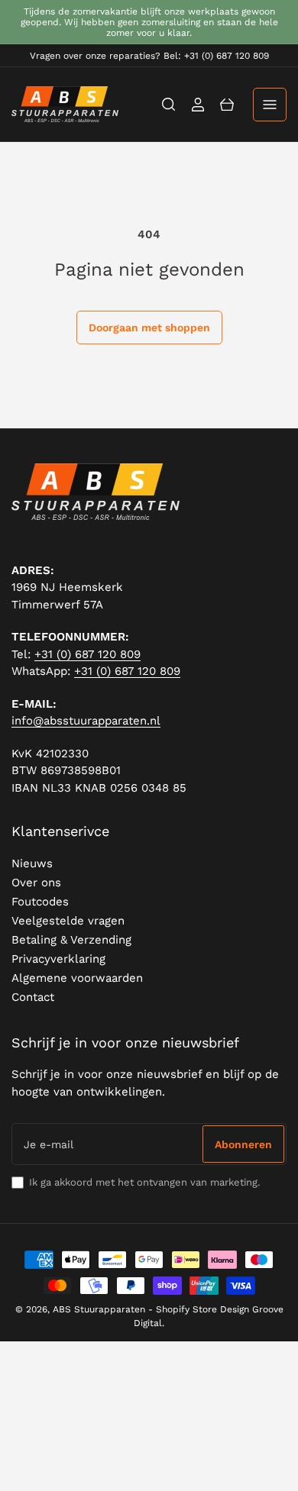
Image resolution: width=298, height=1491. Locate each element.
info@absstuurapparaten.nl (85, 721)
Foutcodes (40, 901)
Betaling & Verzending (71, 940)
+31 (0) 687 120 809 (87, 654)
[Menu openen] (270, 104)
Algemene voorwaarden (77, 978)
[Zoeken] (169, 104)
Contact (32, 997)
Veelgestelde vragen (68, 921)
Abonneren (243, 1144)
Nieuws (32, 863)
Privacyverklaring (58, 959)
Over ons (36, 882)
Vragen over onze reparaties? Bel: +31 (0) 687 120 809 (149, 55)
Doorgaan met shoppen (149, 327)
